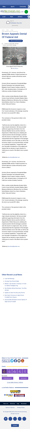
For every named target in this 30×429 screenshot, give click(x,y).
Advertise (12, 403)
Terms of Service (10, 407)
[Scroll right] (29, 6)
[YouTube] (15, 419)
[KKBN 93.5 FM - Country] (19, 395)
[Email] (20, 419)
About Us (5, 403)
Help (18, 403)
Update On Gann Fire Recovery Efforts (15, 292)
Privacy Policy (20, 407)
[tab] (4, 371)
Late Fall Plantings (9, 278)
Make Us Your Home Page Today (11, 358)
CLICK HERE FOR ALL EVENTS (15, 382)
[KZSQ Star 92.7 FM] (7, 395)
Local (3, 16)
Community (23, 6)
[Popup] (26, 12)
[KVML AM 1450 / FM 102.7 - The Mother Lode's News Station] (15, 391)
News (4, 6)
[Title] (24, 419)
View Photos (15, 68)
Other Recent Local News (12, 275)
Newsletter (24, 403)
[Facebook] (10, 419)
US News (20, 16)
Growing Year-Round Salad (12, 281)
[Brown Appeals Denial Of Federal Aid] (15, 64)
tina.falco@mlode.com (14, 157)
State (11, 16)
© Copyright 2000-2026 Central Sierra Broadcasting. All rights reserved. (15, 412)
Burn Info (19, 23)
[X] (6, 419)
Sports (12, 6)
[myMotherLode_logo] (12, 11)
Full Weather (13, 23)
